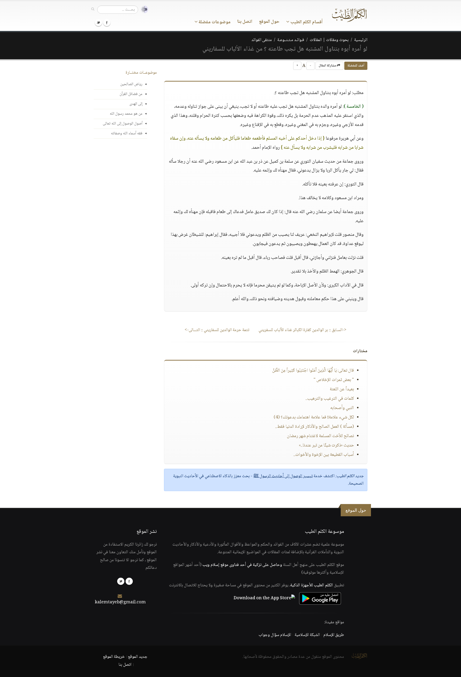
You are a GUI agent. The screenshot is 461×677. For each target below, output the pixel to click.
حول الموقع (269, 22)
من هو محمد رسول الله (126, 114)
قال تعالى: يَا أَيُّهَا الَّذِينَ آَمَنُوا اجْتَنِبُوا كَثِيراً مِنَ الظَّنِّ (313, 370)
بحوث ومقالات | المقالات (329, 40)
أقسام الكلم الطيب (306, 22)
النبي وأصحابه (342, 408)
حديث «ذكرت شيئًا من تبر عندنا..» (326, 445)
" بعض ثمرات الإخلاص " (334, 380)
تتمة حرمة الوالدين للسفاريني (217, 330)
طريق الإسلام (333, 635)
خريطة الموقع (114, 656)
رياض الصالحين (131, 84)
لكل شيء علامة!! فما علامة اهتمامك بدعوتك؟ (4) (314, 417)
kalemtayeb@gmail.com (120, 602)
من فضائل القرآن (131, 94)
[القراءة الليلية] (143, 9)
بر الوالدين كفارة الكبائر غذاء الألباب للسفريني (302, 330)
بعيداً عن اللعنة (342, 389)
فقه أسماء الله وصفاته (126, 133)
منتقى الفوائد (261, 40)
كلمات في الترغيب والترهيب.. (329, 399)
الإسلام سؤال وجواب (275, 635)
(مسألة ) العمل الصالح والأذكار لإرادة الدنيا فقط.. (314, 427)
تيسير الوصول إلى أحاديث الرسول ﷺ (283, 476)
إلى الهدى (135, 104)
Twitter (98, 22)
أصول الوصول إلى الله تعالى (122, 123)
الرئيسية (360, 40)
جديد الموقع (137, 656)
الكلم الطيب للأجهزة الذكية (311, 585)
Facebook (106, 22)
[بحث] (92, 9)
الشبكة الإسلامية (307, 635)
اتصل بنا (244, 22)
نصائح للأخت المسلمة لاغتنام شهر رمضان (320, 436)
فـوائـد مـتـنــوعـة (290, 40)
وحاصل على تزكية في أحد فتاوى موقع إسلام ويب (242, 565)
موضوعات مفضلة (214, 22)
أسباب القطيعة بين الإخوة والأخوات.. (323, 455)
